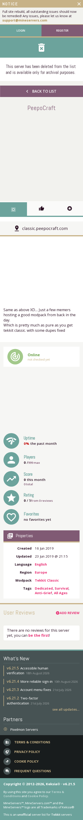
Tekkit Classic (47, 580)
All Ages (61, 593)
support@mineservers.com (24, 20)
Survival (61, 588)
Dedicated (44, 588)
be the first (38, 635)
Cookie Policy (38, 796)
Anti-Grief (43, 593)
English (41, 564)
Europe (41, 572)
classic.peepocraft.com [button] (45, 228)
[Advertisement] (41, 155)
